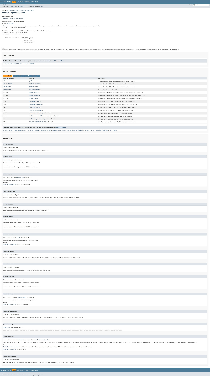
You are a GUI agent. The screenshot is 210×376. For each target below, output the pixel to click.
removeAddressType (34, 107)
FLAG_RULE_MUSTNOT (29, 63)
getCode (37, 130)
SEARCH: (190, 4)
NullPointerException (9, 184)
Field (12, 6)
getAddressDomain (34, 83)
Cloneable (5, 18)
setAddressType (33, 119)
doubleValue (22, 130)
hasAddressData (33, 92)
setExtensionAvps (34, 121)
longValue (105, 130)
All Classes (3, 4)
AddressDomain (7, 83)
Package (9, 1)
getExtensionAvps (34, 89)
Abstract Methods (33, 76)
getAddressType (33, 86)
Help (36, 1)
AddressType (7, 86)
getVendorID (79, 130)
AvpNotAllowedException (42, 339)
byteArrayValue (7, 130)
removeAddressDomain (35, 104)
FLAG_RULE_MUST (17, 63)
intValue (98, 130)
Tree (21, 1)
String (5, 81)
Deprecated (27, 1)
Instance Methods (19, 76)
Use (18, 1)
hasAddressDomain (34, 95)
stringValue (113, 130)
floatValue (30, 130)
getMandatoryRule (46, 130)
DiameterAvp (11, 18)
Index (32, 1)
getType (72, 130)
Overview (3, 1)
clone (15, 130)
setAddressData (33, 113)
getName (54, 130)
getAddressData (33, 81)
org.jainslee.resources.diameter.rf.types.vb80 (20, 10)
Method (22, 6)
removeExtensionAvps (35, 110)
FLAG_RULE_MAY (7, 63)
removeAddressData (34, 101)
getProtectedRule (63, 130)
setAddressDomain (34, 116)
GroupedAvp (19, 18)
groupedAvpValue (89, 130)
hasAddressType (33, 98)
